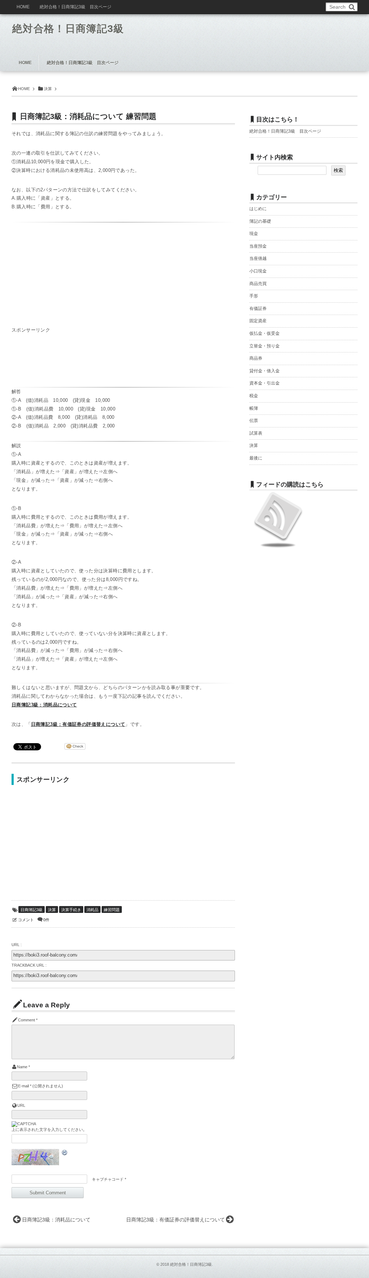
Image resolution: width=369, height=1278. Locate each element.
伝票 (253, 420)
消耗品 (92, 910)
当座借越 (258, 258)
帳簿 (253, 408)
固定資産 (258, 320)
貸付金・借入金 (264, 370)
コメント (26, 920)
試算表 (255, 433)
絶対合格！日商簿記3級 (68, 28)
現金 (253, 233)
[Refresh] (65, 1153)
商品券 (255, 358)
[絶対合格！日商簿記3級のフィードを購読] (278, 546)
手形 (253, 295)
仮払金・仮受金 (264, 333)
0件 (46, 920)
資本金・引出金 (264, 383)
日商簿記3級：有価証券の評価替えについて (78, 724)
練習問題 (112, 910)
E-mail (23, 1086)
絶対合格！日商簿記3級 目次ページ (285, 131)
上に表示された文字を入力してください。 (49, 1129)
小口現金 (258, 271)
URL (21, 1105)
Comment (26, 1020)
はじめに (258, 208)
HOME (23, 6)
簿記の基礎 (260, 221)
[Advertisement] (96, 362)
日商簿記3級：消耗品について (44, 704)
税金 (253, 395)
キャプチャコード (108, 1179)
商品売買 (258, 283)
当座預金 (258, 246)
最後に (255, 458)
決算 (52, 910)
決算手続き (71, 910)
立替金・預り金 (264, 346)
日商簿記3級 (32, 910)
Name (22, 1067)
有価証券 (258, 308)
